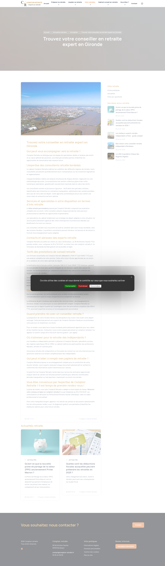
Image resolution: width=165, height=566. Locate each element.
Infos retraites (90, 2)
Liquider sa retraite (75, 2)
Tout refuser (82, 286)
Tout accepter (70, 286)
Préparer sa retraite (58, 2)
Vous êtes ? (124, 2)
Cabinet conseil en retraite (108, 2)
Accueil (46, 3)
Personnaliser (95, 286)
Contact (134, 3)
